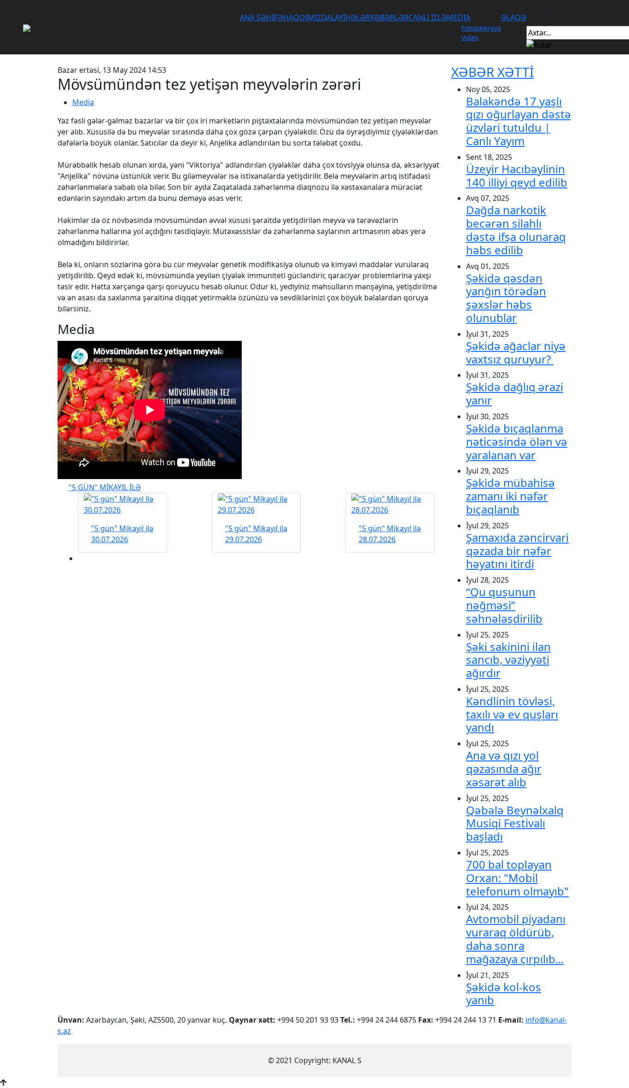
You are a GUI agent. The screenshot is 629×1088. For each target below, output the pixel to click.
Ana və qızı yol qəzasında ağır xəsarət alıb (504, 769)
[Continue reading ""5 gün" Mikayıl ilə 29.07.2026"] (256, 504)
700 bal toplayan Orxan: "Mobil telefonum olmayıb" (517, 878)
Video (469, 37)
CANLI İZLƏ (427, 17)
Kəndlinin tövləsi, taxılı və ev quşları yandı (512, 714)
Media (83, 102)
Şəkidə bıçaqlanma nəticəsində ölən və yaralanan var (516, 441)
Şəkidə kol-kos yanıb (503, 993)
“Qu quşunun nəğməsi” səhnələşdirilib (504, 605)
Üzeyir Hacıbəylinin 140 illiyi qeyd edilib (516, 175)
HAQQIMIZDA (307, 17)
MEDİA (458, 17)
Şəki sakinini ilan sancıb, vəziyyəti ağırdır (508, 660)
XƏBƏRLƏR (389, 17)
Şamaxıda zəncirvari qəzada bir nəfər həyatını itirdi (517, 551)
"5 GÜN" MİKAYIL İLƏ (105, 487)
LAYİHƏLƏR (350, 17)
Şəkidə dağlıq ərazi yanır (514, 393)
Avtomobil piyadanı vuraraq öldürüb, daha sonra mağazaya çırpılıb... (515, 938)
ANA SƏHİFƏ (261, 17)
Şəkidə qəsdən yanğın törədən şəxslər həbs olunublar (506, 297)
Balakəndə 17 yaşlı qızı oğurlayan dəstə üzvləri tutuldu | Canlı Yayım (518, 121)
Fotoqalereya (481, 27)
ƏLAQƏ (513, 17)
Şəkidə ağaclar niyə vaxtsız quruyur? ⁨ (515, 352)
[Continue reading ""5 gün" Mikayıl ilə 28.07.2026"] (390, 504)
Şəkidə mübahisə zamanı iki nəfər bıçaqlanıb (510, 496)
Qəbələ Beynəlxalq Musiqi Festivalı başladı (515, 823)
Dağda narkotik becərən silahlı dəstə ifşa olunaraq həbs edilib (516, 229)
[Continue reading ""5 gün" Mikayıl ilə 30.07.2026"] (122, 504)
